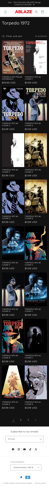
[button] (5, 12)
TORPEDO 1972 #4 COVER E (10, 403)
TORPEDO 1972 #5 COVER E (33, 264)
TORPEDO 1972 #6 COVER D (10, 217)
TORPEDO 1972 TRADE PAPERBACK (12, 78)
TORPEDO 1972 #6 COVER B (33, 217)
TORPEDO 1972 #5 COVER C (33, 310)
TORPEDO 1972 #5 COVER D (10, 310)
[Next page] (36, 420)
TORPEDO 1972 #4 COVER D (33, 403)
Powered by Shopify (24, 483)
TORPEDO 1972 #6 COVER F (10, 171)
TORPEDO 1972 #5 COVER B (10, 357)
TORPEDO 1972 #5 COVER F (10, 264)
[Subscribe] (40, 439)
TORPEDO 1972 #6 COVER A (10, 124)
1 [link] (13, 420)
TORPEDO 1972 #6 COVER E (33, 171)
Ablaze (12, 483)
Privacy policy (40, 483)
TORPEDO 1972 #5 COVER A (33, 124)
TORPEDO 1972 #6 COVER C (33, 78)
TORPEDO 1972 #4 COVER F (33, 357)
